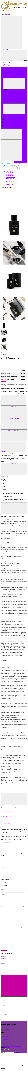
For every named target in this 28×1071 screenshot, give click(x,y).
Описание (3, 404)
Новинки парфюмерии (10, 178)
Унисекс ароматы (9, 184)
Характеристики (14, 406)
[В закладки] (11, 209)
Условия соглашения (7, 1037)
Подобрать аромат (10, 116)
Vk (5, 1069)
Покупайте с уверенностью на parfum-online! (9, 1053)
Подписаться (18, 1052)
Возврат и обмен (6, 126)
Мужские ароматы (9, 175)
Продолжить (4, 950)
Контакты (5, 125)
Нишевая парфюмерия (10, 177)
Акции (4, 122)
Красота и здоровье (10, 174)
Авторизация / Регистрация (8, 62)
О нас (4, 121)
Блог (4, 123)
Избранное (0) (6, 64)
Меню (25, 77)
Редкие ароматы (9, 182)
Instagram (2, 1069)
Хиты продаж (8, 185)
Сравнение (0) (6, 65)
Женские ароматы (9, 172)
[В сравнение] (11, 198)
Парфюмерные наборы (10, 180)
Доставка (5, 119)
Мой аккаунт (24, 60)
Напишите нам (7, 1066)
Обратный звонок (11, 10)
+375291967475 (4, 10)
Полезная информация (14, 418)
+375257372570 (6, 14)
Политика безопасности (8, 1036)
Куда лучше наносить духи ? (14, 430)
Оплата (4, 118)
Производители (6, 1039)
